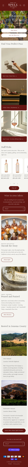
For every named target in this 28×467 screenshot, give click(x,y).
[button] (3, 5)
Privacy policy (16, 463)
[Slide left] (10, 183)
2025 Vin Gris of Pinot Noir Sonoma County (5, 176)
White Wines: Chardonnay (10, 107)
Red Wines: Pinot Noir (9, 76)
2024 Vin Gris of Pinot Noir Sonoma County (17, 176)
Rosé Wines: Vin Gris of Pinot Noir (12, 139)
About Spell (7, 259)
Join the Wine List (14, 35)
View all (14, 188)
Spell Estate (13, 461)
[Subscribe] (23, 209)
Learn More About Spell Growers (14, 430)
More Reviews (7, 314)
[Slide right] (17, 183)
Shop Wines (14, 30)
